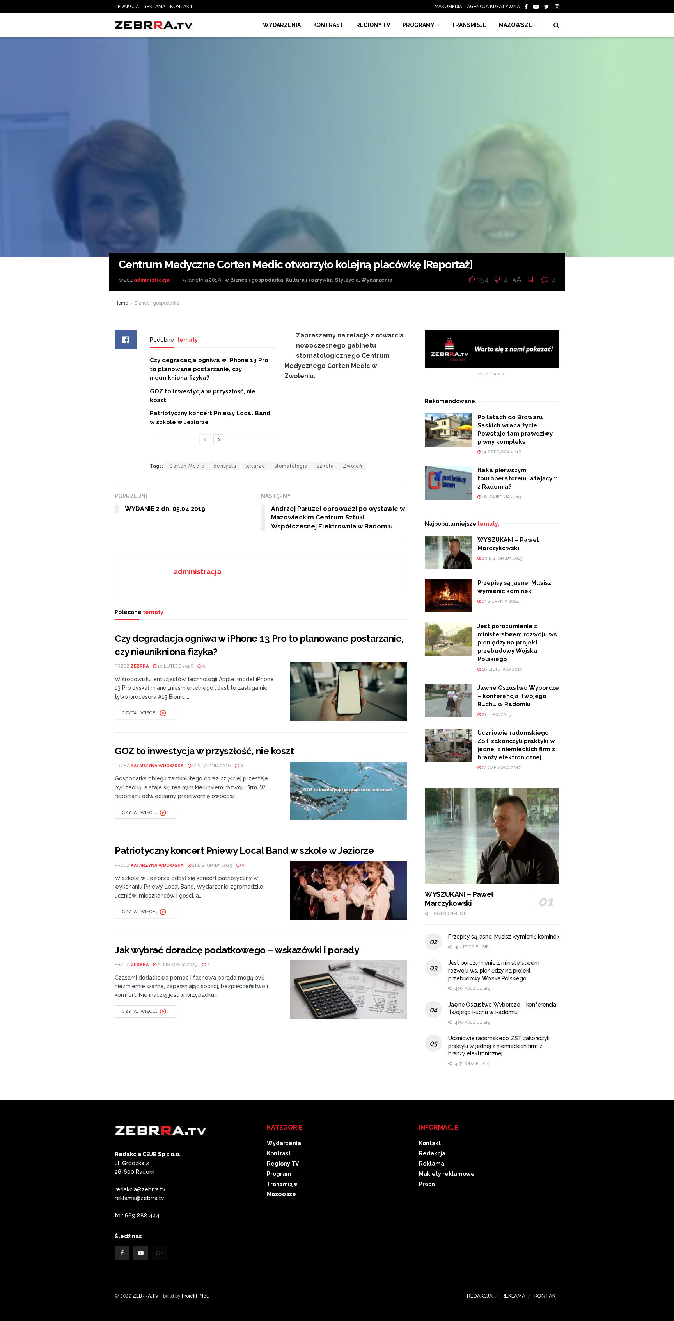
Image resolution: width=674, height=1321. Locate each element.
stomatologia (291, 466)
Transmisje (282, 1184)
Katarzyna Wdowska (157, 765)
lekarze (255, 466)
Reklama (431, 1163)
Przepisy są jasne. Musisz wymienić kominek (503, 937)
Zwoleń (352, 466)
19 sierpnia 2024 (500, 601)
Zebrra (140, 666)
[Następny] (219, 439)
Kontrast (279, 1153)
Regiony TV (373, 25)
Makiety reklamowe (447, 1174)
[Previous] (205, 439)
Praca (427, 1184)
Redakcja (432, 1153)
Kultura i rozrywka (309, 280)
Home (121, 303)
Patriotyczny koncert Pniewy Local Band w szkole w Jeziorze (244, 850)
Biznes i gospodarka (256, 280)
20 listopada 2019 (501, 558)
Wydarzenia (282, 25)
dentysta (224, 466)
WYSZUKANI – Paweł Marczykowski (459, 898)
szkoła (325, 466)
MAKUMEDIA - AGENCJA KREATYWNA (479, 6)
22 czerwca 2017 (501, 767)
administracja (152, 280)
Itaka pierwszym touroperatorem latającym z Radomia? (517, 478)
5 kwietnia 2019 (202, 280)
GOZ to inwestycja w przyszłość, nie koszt (204, 751)
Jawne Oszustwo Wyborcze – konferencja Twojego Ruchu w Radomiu (518, 696)
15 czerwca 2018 (501, 452)
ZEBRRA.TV (145, 1296)
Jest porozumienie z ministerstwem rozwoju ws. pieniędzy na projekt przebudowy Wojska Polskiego (518, 642)
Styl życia (347, 280)
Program (279, 1174)
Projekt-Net (195, 1296)
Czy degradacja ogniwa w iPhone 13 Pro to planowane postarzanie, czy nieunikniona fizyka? (209, 369)
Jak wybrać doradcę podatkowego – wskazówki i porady (237, 950)
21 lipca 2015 (496, 714)
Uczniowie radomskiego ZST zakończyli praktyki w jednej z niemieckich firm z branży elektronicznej (499, 1046)
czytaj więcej (140, 713)
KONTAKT (181, 6)
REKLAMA (154, 6)
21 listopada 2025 (211, 865)
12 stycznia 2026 (211, 765)
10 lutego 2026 (174, 666)
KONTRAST (328, 25)
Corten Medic (186, 466)
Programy (419, 25)
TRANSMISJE (468, 25)
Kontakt (430, 1143)
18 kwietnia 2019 (501, 497)
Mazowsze (515, 25)
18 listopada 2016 (501, 669)
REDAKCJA (127, 6)
